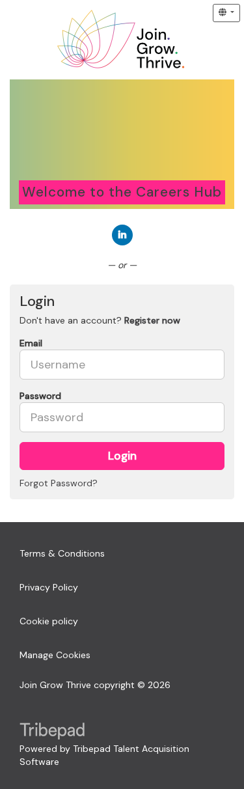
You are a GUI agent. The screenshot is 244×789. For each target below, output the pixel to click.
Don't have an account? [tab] (100, 320)
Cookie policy (49, 621)
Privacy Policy (49, 587)
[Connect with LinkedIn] (122, 235)
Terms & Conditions (62, 553)
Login (122, 456)
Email (31, 343)
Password (40, 396)
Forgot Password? (59, 483)
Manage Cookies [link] (55, 655)
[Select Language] (226, 13)
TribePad (52, 732)
